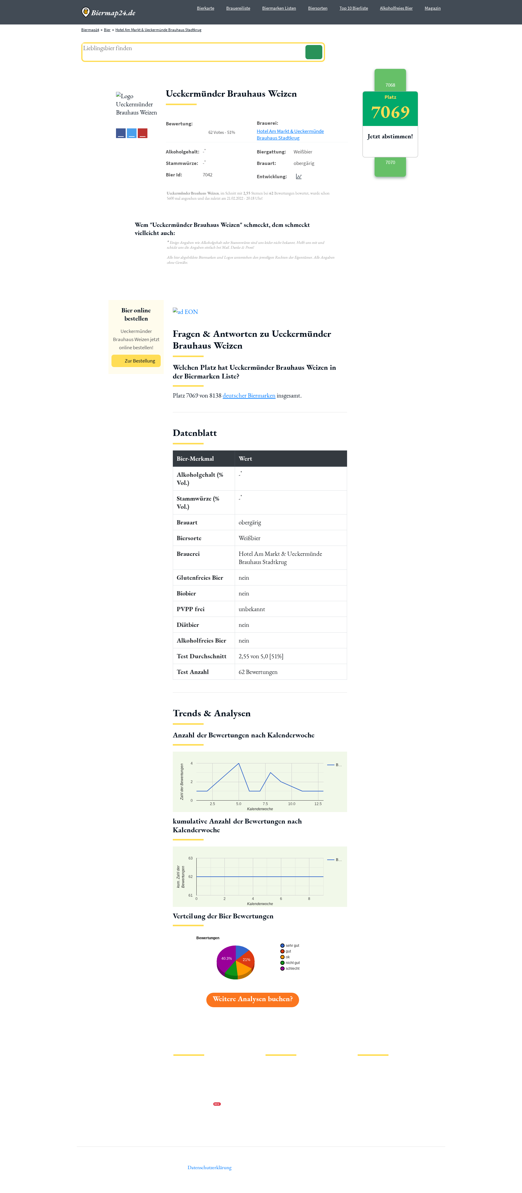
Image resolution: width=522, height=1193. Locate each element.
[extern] (377, 1068)
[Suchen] (313, 52)
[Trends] (297, 176)
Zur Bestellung (140, 360)
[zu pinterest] (142, 133)
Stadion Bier (276, 1095)
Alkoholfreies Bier (396, 8)
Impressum (182, 1075)
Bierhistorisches (278, 1114)
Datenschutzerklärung (191, 1085)
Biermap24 (90, 29)
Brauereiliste (238, 8)
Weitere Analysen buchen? (253, 998)
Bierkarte (205, 8)
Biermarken (275, 1085)
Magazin (433, 8)
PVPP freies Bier (278, 1104)
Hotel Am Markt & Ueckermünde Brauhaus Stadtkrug (158, 29)
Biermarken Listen (279, 8)
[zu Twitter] (132, 133)
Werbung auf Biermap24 (193, 1104)
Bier (107, 29)
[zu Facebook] (121, 133)
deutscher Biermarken (249, 395)
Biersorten (317, 8)
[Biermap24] (108, 12)
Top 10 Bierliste (354, 8)
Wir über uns (183, 1095)
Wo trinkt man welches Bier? (289, 1124)
